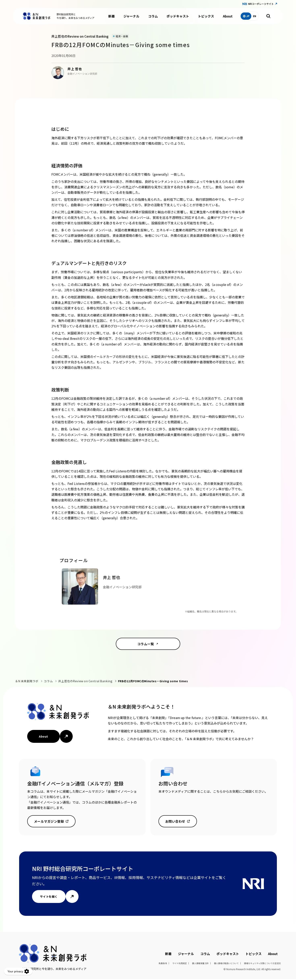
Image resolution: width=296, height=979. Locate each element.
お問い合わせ (175, 821)
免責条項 (163, 963)
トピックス (206, 16)
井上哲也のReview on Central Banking (85, 681)
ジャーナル (131, 16)
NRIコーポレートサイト (261, 3)
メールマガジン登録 (49, 821)
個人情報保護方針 (200, 963)
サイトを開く (49, 896)
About (228, 16)
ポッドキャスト (178, 16)
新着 (111, 16)
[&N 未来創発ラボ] (36, 16)
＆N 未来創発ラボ (26, 681)
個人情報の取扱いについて (226, 963)
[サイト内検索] (268, 16)
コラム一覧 (145, 643)
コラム (153, 16)
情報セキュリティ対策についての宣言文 (262, 963)
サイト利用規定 (179, 963)
